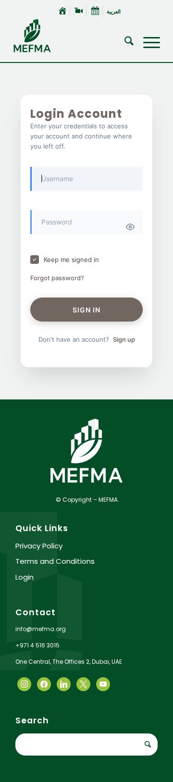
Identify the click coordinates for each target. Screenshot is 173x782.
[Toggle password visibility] (130, 227)
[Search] (124, 43)
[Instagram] (64, 683)
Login (24, 577)
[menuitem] (62, 11)
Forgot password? (57, 278)
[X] (44, 683)
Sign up (124, 339)
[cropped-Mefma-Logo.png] (72, 35)
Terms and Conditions (55, 561)
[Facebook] (24, 683)
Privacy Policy (38, 546)
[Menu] (147, 43)
